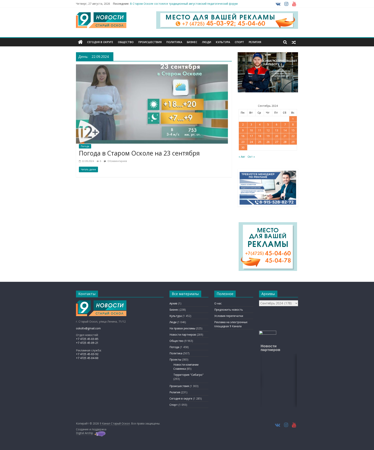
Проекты (175, 359)
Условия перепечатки (228, 316)
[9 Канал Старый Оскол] (80, 42)
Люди (206, 42)
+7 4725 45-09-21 (87, 343)
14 (285, 130)
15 (293, 130)
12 (268, 130)
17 (251, 136)
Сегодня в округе (100, 42)
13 (276, 130)
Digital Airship (84, 433)
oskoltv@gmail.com (88, 328)
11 (259, 130)
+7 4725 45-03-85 (87, 339)
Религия (255, 42)
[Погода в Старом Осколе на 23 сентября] (152, 67)
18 (259, 136)
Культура (223, 42)
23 (242, 142)
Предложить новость (228, 309)
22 (293, 136)
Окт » (251, 156)
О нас (218, 303)
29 (293, 142)
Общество (126, 42)
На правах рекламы (182, 328)
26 (268, 142)
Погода (85, 146)
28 (285, 142)
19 (268, 136)
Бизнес (192, 42)
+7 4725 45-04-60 (87, 358)
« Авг (242, 156)
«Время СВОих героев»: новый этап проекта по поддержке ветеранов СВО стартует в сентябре (194, 3)
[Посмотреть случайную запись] (293, 42)
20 (276, 136)
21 (285, 136)
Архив (173, 303)
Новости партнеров (182, 334)
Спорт (239, 42)
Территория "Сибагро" (188, 375)
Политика (174, 42)
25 (259, 142)
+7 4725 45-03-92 (87, 354)
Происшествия (150, 42)
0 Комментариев (117, 161)
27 (276, 142)
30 (242, 147)
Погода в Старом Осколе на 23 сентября (139, 153)
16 (242, 136)
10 (251, 130)
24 (251, 142)
